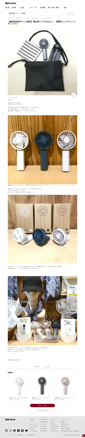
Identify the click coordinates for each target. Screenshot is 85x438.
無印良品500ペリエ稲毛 (14, 360)
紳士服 (14, 7)
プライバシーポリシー (10, 435)
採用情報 (63, 421)
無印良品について (65, 426)
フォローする (71, 13)
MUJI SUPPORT (33, 426)
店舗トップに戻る (42, 405)
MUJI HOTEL (43, 431)
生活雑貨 (42, 7)
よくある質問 (33, 431)
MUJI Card (53, 424)
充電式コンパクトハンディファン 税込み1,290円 (21, 185)
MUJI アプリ (53, 419)
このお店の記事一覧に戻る (42, 410)
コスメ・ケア (33, 7)
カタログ (53, 421)
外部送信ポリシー (22, 435)
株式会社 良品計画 (65, 428)
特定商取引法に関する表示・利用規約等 (70, 431)
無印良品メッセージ (65, 424)
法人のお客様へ (54, 428)
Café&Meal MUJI (44, 421)
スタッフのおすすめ (13, 97)
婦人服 (7, 7)
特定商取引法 (31, 435)
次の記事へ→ (48, 366)
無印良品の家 (43, 419)
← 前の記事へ (37, 366)
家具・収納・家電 (53, 7)
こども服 (21, 7)
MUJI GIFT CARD (54, 426)
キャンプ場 (43, 424)
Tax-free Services (54, 431)
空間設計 (32, 428)
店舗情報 (32, 419)
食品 (65, 7)
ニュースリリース (65, 419)
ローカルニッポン (34, 424)
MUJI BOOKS (44, 428)
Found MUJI (43, 426)
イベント (32, 421)
